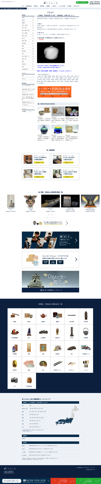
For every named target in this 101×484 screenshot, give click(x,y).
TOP (23, 6)
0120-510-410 (9, 473)
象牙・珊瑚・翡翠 (25, 30)
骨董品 (14, 321)
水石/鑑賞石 (43, 337)
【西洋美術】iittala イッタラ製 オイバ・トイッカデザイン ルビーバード (28, 91)
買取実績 (42, 6)
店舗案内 (48, 6)
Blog (23, 75)
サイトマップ (92, 467)
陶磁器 (23, 22)
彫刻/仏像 (57, 337)
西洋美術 (24, 51)
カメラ (14, 386)
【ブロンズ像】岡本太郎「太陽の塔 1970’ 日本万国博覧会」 (28, 98)
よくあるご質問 (62, 6)
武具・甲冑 (24, 27)
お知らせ (24, 78)
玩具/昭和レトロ (86, 353)
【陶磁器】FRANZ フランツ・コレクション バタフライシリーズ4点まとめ (28, 103)
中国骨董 (15, 353)
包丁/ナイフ (71, 370)
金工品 (23, 38)
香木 (23, 53)
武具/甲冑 (86, 321)
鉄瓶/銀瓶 (86, 337)
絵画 (23, 48)
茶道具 (29, 321)
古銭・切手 (24, 58)
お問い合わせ (76, 6)
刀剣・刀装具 (24, 25)
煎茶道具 (24, 64)
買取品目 (36, 6)
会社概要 (69, 6)
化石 (43, 370)
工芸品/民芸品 (25, 69)
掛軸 (29, 353)
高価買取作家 (29, 6)
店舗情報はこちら (39, 162)
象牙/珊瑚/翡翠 (15, 337)
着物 (23, 61)
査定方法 (54, 6)
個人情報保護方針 (80, 467)
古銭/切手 (15, 370)
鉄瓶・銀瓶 (24, 40)
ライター (86, 370)
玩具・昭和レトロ (25, 56)
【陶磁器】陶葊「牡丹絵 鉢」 (28, 94)
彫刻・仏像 (24, 35)
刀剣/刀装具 (71, 321)
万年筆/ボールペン (57, 370)
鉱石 (23, 66)
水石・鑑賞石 (24, 33)
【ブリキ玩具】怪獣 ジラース (28, 86)
